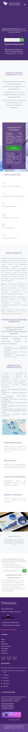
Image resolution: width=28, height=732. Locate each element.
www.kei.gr (13, 730)
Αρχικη (3, 639)
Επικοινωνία (4, 653)
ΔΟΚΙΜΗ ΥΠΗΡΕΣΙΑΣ (14, 148)
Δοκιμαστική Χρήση (8, 591)
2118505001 (6, 675)
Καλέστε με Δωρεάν (8, 630)
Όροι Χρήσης (4, 649)
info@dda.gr (6, 684)
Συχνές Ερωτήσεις (6, 646)
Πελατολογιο (4, 644)
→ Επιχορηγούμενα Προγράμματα (10, 622)
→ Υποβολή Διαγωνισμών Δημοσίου (10, 625)
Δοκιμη (3, 642)
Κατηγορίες (4, 651)
